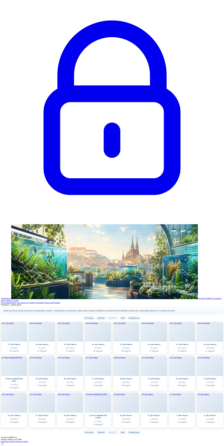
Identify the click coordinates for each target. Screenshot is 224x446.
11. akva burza (42, 415)
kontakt (57, 303)
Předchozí (101, 318)
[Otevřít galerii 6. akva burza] (210, 403)
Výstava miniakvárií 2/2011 (98, 416)
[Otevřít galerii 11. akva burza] (42, 403)
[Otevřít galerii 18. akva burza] (70, 366)
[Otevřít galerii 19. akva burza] (42, 366)
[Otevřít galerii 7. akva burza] (182, 403)
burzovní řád (49, 303)
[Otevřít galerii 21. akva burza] (182, 332)
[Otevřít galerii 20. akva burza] (210, 332)
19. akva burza (42, 379)
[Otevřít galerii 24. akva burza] (98, 332)
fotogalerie (40, 303)
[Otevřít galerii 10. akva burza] (70, 403)
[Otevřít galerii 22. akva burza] (154, 332)
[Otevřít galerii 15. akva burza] (154, 366)
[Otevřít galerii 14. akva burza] (182, 366)
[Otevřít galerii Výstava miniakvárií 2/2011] (98, 403)
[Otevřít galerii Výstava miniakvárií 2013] (14, 366)
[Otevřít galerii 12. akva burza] (14, 403)
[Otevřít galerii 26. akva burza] (42, 332)
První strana (89, 318)
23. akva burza (126, 344)
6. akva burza (210, 415)
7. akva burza (182, 415)
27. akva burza (14, 344)
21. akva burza (182, 344)
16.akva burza (126, 379)
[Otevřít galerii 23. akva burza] (126, 332)
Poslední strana (134, 318)
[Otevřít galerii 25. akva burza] (70, 332)
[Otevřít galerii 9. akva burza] (126, 403)
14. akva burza (182, 379)
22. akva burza (154, 344)
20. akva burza (210, 344)
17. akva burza (98, 379)
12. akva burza (14, 415)
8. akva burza (154, 415)
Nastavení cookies (21, 441)
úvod (3, 303)
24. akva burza (98, 344)
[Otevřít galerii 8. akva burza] (154, 403)
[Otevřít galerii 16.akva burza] (126, 366)
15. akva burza (154, 379)
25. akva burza (70, 344)
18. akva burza (70, 379)
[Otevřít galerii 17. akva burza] (98, 366)
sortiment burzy (11, 303)
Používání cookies (7, 441)
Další (122, 318)
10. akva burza (70, 415)
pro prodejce (31, 303)
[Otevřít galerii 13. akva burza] (210, 366)
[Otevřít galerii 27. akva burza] (14, 332)
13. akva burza (210, 379)
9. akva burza (126, 415)
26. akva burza (42, 344)
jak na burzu (21, 303)
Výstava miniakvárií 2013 (14, 380)
